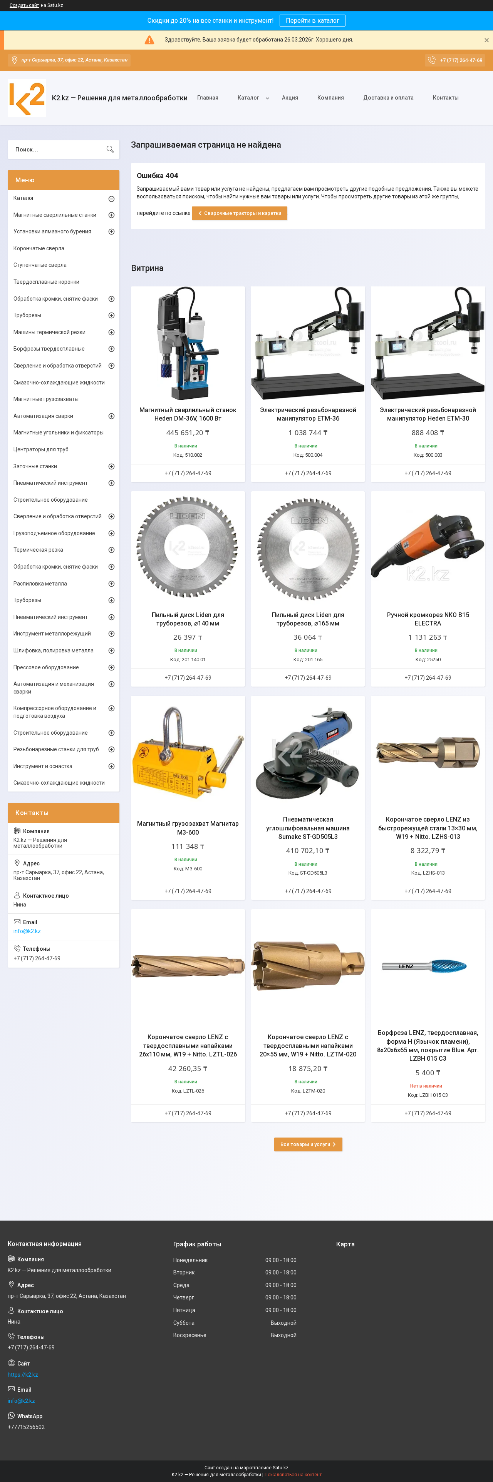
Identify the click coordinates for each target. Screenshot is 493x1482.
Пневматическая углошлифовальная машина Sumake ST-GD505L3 (308, 828)
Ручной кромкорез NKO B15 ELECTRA (428, 619)
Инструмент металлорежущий (52, 633)
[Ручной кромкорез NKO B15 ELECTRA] (428, 548)
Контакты (446, 98)
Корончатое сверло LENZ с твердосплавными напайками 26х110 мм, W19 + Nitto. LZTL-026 (188, 1045)
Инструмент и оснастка (42, 766)
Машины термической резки (49, 332)
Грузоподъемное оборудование (54, 533)
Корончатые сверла (38, 248)
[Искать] (110, 149)
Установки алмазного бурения (52, 231)
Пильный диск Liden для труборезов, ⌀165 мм (308, 619)
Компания (330, 98)
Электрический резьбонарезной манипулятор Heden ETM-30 (428, 414)
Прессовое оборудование (46, 667)
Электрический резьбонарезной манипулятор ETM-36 (308, 414)
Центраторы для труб (41, 449)
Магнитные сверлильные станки (54, 215)
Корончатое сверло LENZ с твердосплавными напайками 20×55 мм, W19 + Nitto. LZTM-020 (308, 1045)
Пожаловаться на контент (293, 1474)
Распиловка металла (40, 583)
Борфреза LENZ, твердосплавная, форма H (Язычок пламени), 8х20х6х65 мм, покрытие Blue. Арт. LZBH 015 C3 (428, 1045)
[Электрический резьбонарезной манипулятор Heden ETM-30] (428, 343)
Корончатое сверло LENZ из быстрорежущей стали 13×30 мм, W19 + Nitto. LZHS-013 (428, 828)
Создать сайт (24, 5)
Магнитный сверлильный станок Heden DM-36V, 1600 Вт (187, 414)
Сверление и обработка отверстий (57, 366)
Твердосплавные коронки (46, 282)
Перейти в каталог (312, 20)
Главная (207, 98)
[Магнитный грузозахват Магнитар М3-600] (188, 753)
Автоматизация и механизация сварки (53, 688)
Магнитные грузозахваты (46, 399)
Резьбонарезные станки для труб (56, 749)
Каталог (248, 98)
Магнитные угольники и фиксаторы (58, 432)
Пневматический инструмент (50, 483)
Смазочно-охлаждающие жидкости (59, 382)
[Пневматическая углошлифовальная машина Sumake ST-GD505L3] (308, 753)
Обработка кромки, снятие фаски (55, 299)
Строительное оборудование (50, 500)
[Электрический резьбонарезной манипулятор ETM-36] (308, 343)
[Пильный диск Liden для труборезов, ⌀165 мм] (308, 548)
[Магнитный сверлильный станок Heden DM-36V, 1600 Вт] (188, 343)
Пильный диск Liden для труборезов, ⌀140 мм (188, 619)
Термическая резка (38, 550)
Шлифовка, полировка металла (53, 650)
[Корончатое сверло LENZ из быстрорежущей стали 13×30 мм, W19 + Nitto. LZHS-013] (428, 753)
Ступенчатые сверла (40, 265)
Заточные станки (35, 466)
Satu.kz (280, 1467)
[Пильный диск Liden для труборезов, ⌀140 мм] (188, 548)
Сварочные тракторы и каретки (242, 213)
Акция (290, 98)
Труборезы (27, 315)
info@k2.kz (27, 931)
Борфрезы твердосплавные (49, 349)
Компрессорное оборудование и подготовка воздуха (54, 712)
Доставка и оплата (388, 98)
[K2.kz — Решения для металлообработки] (27, 98)
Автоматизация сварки (43, 416)
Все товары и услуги (305, 1144)
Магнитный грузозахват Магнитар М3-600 (188, 828)
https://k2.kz (23, 1375)
